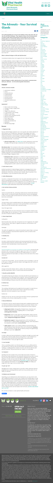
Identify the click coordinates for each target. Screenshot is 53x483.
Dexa (42, 74)
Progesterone (44, 146)
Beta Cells (43, 49)
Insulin (42, 116)
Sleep (42, 154)
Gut (41, 92)
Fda (41, 82)
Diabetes (43, 75)
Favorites (43, 81)
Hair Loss (43, 95)
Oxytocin (42, 142)
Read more (43, 35)
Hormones (43, 110)
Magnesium (43, 121)
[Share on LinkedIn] (37, 31)
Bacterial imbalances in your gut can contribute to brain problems (16, 249)
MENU (48, 13)
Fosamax (43, 86)
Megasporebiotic (44, 122)
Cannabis (43, 62)
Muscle (42, 135)
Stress (42, 158)
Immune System (44, 114)
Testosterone (44, 167)
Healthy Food (44, 103)
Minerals (42, 132)
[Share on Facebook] (35, 31)
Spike (42, 157)
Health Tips (43, 102)
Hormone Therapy (45, 109)
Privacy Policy (18, 415)
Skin (41, 152)
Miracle (42, 134)
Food (42, 85)
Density (42, 71)
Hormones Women (45, 111)
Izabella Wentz (44, 118)
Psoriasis (43, 147)
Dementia (43, 70)
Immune (42, 113)
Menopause (43, 125)
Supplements (43, 161)
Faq (41, 80)
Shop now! (18, 411)
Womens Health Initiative (44, 181)
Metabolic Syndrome (45, 128)
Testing (42, 165)
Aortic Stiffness (44, 46)
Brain (42, 57)
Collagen (42, 66)
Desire (42, 73)
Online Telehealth (44, 139)
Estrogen (43, 78)
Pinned (42, 143)
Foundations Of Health (46, 89)
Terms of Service (9, 415)
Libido (42, 120)
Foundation (43, 88)
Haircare (42, 96)
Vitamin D (43, 171)
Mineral (42, 131)
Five (41, 84)
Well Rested (43, 178)
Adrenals (42, 44)
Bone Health (43, 55)
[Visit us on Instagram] (46, 5)
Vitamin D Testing (44, 172)
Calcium (42, 60)
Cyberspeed (35, 481)
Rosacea (42, 150)
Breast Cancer (44, 59)
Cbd (41, 63)
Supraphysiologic (44, 163)
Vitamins (42, 174)
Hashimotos (43, 99)
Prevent (42, 145)
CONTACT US (23, 400)
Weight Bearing (44, 176)
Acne (42, 42)
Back (3, 18)
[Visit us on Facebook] (42, 5)
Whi (41, 179)
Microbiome (43, 129)
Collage (42, 64)
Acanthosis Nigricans (45, 41)
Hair (41, 93)
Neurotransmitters (45, 136)
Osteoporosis (44, 140)
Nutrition (42, 138)
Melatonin (43, 124)
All (41, 39)
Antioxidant (43, 45)
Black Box (43, 52)
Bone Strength (44, 56)
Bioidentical (43, 50)
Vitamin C (43, 170)
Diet (41, 77)
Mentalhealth (43, 127)
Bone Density (44, 53)
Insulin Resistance (44, 117)
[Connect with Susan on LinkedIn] (47, 400)
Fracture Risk (43, 91)
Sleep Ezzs (43, 156)
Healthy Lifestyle (44, 104)
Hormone (43, 107)
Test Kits (42, 164)
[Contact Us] (49, 5)
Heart (42, 106)
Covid (42, 68)
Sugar (42, 160)
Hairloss (42, 98)
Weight (42, 175)
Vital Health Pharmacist (46, 168)
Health (42, 100)
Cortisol (42, 67)
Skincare (42, 153)
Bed (41, 48)
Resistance (43, 149)
